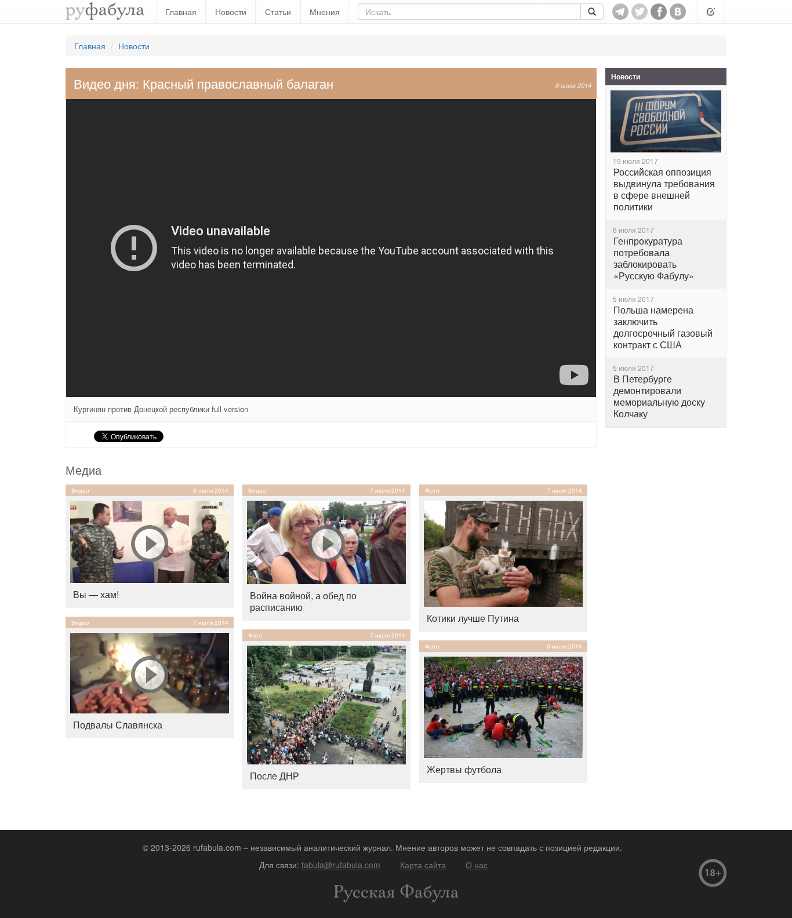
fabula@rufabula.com (340, 864)
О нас (477, 864)
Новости (230, 11)
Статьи (278, 11)
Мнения (325, 11)
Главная (181, 11)
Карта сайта (423, 864)
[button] (710, 11)
